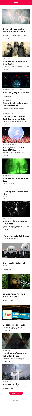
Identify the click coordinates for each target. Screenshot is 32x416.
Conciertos (6, 144)
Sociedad (11, 113)
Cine (10, 233)
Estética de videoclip (15, 89)
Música (9, 26)
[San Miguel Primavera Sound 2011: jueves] (16, 135)
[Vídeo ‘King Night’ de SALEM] (16, 80)
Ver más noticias (15, 393)
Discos (4, 381)
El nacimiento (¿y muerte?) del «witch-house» (15, 354)
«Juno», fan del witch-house (16, 236)
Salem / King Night (11, 384)
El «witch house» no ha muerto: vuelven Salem (14, 30)
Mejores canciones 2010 (14, 325)
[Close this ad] (31, 407)
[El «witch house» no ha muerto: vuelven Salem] (16, 16)
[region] (16, 412)
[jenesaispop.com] (16, 2)
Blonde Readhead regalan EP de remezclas (15, 104)
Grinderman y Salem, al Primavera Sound (14, 295)
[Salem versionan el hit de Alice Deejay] (16, 49)
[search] (29, 2)
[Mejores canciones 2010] (16, 312)
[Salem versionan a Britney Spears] (16, 166)
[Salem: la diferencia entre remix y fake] (16, 209)
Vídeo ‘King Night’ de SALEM (16, 92)
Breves (4, 26)
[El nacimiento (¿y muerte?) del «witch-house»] (16, 341)
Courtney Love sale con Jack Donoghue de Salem (15, 117)
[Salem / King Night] (16, 372)
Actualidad (6, 89)
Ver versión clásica (23, 405)
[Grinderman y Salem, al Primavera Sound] (16, 281)
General (12, 144)
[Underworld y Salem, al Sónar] (16, 250)
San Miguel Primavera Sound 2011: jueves (13, 148)
